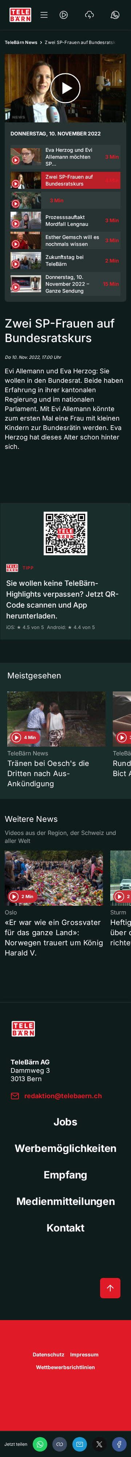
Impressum (84, 1354)
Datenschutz (48, 1354)
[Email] (79, 1444)
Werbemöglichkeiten (65, 1148)
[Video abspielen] (65, 88)
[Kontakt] (115, 15)
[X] (99, 1444)
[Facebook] (119, 1444)
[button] (59, 1444)
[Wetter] (89, 15)
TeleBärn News (21, 42)
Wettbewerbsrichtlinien (65, 1367)
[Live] (63, 15)
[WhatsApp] (40, 1444)
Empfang (65, 1175)
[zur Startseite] (20, 15)
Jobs (65, 1122)
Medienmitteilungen (65, 1201)
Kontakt (65, 1228)
